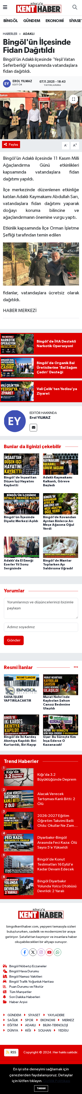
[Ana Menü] (5, 7)
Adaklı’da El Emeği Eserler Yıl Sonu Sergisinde (18, 564)
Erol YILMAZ (40, 417)
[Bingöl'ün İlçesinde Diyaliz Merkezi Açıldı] (21, 504)
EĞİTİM (13, 1025)
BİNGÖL (10, 21)
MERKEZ (68, 1020)
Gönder (13, 640)
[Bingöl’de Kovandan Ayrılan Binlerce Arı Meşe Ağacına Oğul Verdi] (60, 504)
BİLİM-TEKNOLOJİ (55, 1025)
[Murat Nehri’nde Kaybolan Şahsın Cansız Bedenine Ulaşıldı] (60, 684)
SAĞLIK (13, 1020)
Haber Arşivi (18, 1002)
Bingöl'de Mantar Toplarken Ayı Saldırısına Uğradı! (58, 564)
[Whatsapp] (57, 952)
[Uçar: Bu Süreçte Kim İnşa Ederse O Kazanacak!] (60, 725)
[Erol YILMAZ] (15, 421)
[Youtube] (49, 952)
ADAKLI (30, 1025)
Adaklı (28, 34)
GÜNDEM (31, 21)
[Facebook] (24, 952)
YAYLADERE (56, 1015)
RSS (13, 1052)
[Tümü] (76, 667)
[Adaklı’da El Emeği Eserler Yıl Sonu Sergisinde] (21, 547)
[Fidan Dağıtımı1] (41, 264)
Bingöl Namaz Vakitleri (25, 976)
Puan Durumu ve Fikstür (26, 986)
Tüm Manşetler (20, 992)
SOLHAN (44, 1030)
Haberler (10, 34)
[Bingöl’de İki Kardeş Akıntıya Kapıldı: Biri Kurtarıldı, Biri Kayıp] (21, 725)
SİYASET (34, 1015)
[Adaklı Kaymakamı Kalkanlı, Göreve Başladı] (60, 464)
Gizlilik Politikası (56, 1081)
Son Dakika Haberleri (24, 997)
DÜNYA (13, 1030)
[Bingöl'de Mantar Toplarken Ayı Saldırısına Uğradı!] (60, 547)
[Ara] (74, 8)
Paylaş (13, 144)
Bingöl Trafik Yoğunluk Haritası (31, 981)
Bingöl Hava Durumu (24, 971)
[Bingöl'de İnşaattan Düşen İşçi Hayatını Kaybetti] (21, 464)
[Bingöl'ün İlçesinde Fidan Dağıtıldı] (41, 115)
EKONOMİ (55, 21)
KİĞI (28, 1030)
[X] (33, 952)
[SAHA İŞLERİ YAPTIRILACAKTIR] (21, 684)
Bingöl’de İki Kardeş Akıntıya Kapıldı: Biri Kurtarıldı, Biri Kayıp (20, 740)
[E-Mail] (33, 427)
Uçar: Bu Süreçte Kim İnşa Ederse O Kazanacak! (59, 740)
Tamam (41, 1088)
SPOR (29, 1020)
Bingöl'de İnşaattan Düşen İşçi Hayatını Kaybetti (20, 481)
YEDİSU (63, 1030)
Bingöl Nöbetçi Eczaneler (28, 966)
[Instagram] (41, 952)
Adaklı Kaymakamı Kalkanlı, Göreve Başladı (57, 481)
